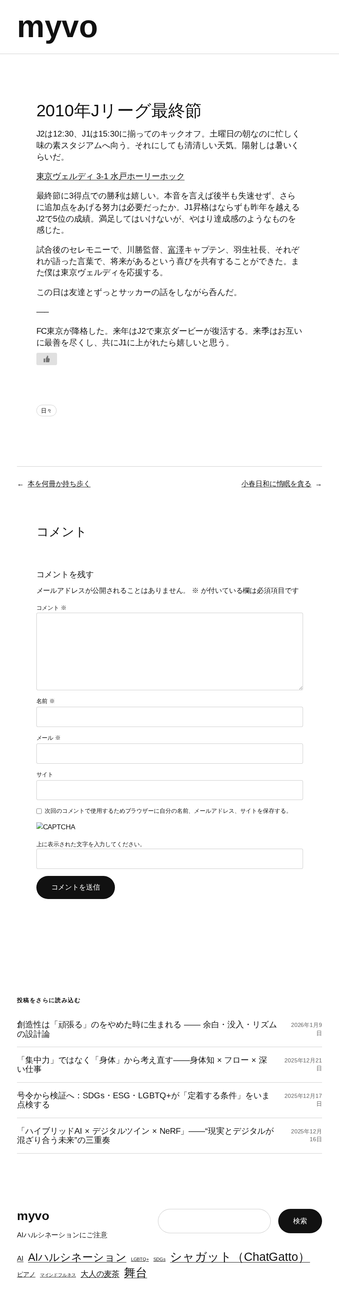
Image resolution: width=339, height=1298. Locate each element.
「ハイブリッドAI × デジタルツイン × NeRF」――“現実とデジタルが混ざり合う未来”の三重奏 (145, 1135)
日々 (47, 410)
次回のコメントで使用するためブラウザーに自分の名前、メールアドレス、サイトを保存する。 (168, 810)
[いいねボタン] (46, 359)
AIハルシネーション (77, 1257)
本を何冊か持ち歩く (59, 484)
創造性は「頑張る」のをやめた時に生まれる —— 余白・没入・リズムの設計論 (147, 1029)
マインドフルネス (58, 1274)
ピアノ (26, 1274)
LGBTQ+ (140, 1259)
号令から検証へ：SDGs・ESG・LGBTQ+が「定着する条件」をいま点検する (143, 1100)
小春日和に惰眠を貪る (276, 484)
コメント (51, 607)
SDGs (159, 1259)
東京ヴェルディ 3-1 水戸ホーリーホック (110, 176)
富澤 (176, 249)
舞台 (135, 1272)
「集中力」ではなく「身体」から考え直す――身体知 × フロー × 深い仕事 (142, 1064)
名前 (45, 701)
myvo (57, 26)
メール (48, 737)
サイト (45, 774)
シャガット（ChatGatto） (240, 1256)
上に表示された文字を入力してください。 (91, 844)
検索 (300, 1221)
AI (20, 1258)
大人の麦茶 (100, 1273)
